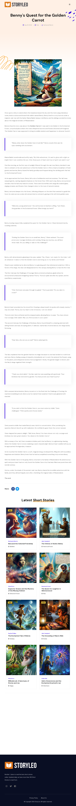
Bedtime (12, 546)
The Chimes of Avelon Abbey (52, 544)
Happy (11, 686)
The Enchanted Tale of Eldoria (19, 636)
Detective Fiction (15, 593)
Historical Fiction (48, 546)
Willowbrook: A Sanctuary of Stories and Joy (18, 682)
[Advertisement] (38, 41)
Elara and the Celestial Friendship (20, 544)
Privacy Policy (33, 798)
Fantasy (12, 639)
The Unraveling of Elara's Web (52, 636)
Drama (45, 639)
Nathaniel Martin (48, 25)
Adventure (46, 686)
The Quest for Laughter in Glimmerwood (51, 590)
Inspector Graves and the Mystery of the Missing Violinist (21, 590)
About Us (44, 798)
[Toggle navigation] (69, 4)
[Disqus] (38, 720)
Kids (37, 25)
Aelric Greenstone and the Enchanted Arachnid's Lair (51, 682)
